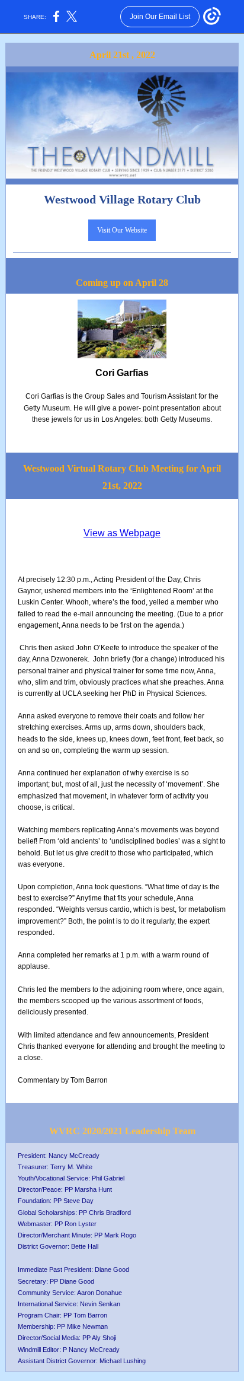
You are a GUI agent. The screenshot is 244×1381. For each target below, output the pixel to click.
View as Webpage (122, 533)
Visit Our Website (122, 230)
